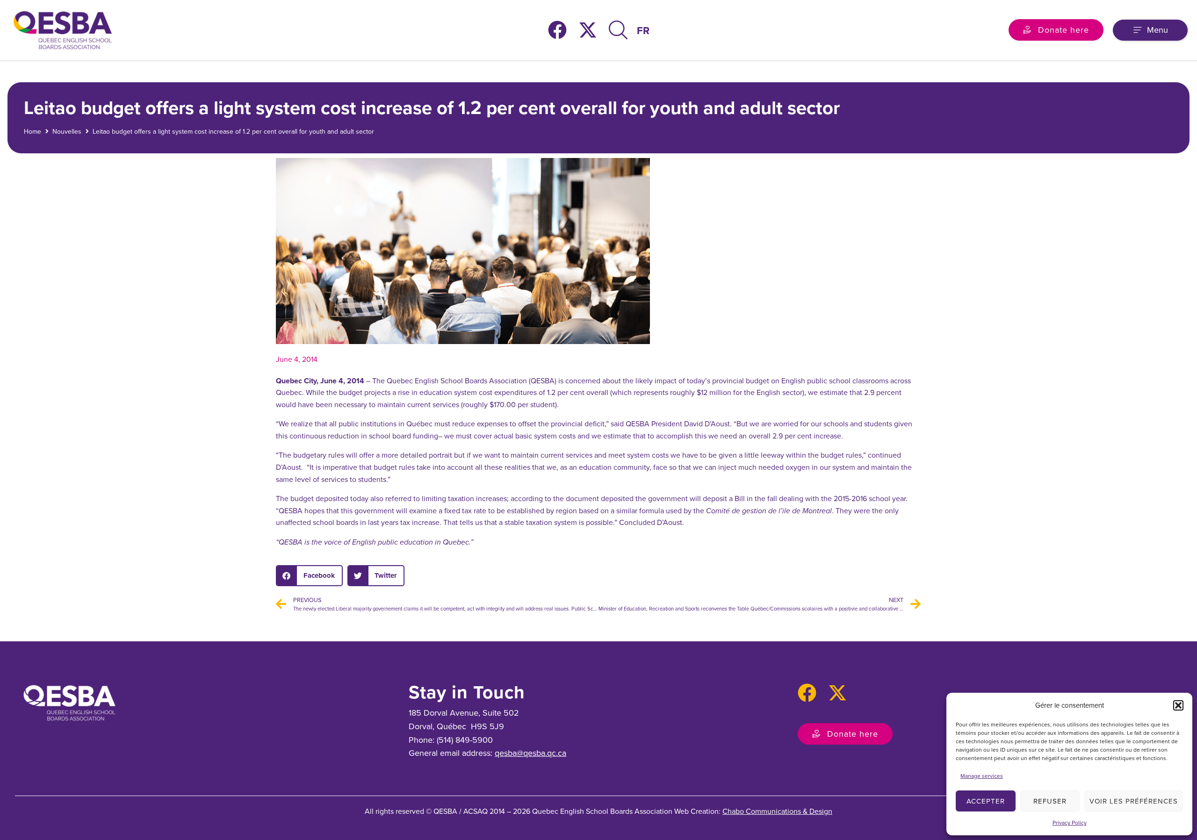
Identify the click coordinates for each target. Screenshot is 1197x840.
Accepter (985, 801)
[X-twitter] (587, 30)
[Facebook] (557, 30)
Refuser (1050, 801)
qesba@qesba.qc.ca (530, 753)
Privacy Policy (1070, 822)
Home (32, 131)
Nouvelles (66, 131)
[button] (1178, 705)
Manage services (981, 776)
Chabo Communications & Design (777, 811)
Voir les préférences (1133, 801)
